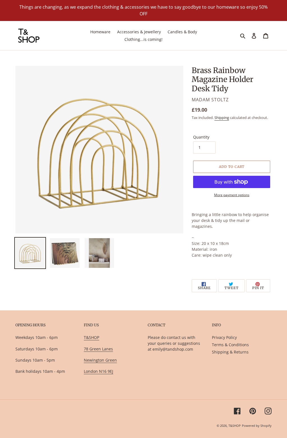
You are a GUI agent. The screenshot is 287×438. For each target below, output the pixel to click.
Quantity (201, 137)
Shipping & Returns (230, 352)
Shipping (221, 117)
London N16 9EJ (98, 371)
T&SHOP (91, 337)
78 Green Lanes (98, 349)
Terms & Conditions (230, 344)
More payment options (231, 195)
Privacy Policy (224, 337)
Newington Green (100, 360)
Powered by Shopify (257, 425)
